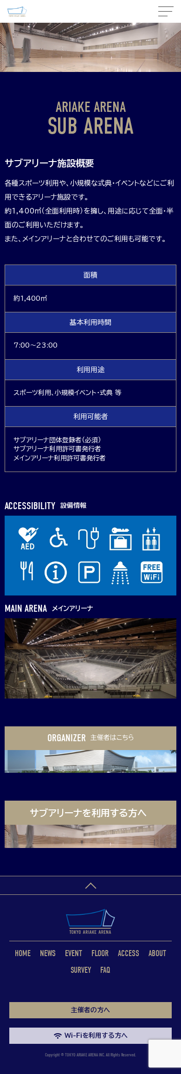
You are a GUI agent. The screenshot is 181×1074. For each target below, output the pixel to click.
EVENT (73, 954)
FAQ (105, 970)
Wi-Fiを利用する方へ (96, 1035)
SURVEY (81, 970)
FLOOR (100, 954)
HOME (23, 954)
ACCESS (128, 954)
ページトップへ (90, 885)
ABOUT (157, 954)
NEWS (48, 954)
